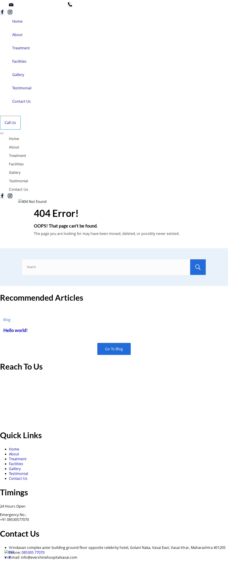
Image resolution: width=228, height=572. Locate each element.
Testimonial (21, 88)
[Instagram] (10, 12)
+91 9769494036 (88, 7)
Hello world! (15, 330)
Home (17, 21)
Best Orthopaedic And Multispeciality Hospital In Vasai (67, 569)
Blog (6, 319)
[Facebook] (2, 12)
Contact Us (21, 101)
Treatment (21, 48)
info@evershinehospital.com (41, 7)
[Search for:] (114, 266)
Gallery (18, 74)
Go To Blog (114, 348)
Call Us (10, 122)
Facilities (19, 61)
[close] (2, 133)
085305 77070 (33, 552)
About (17, 34)
